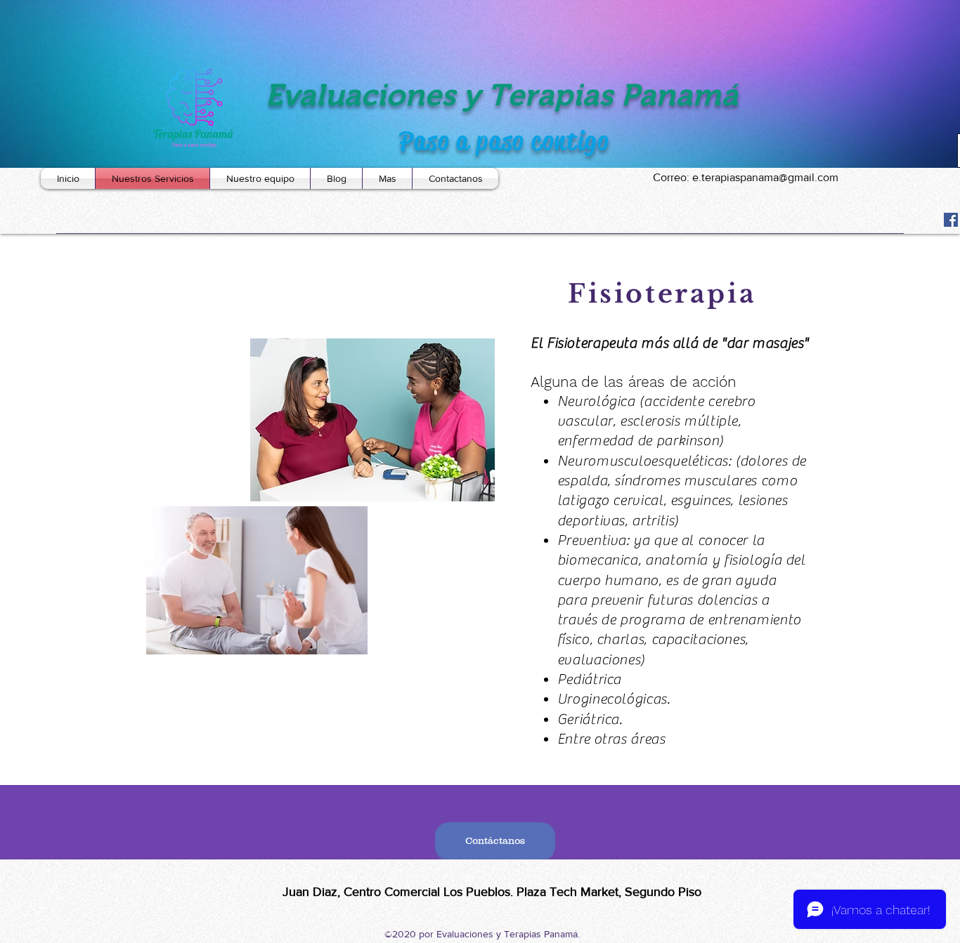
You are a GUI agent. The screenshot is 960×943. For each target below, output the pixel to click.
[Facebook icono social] (951, 220)
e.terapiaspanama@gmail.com (765, 177)
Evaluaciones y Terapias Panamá (501, 95)
